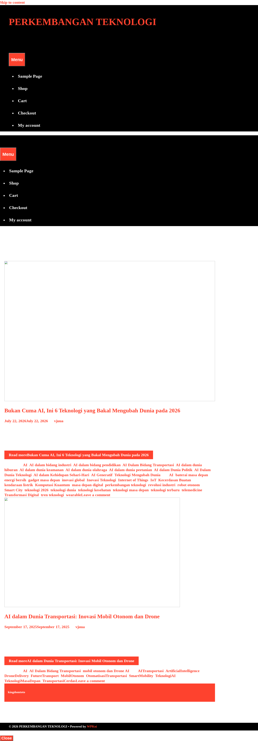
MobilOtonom (72, 676)
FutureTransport (45, 676)
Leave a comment (95, 495)
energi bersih (15, 480)
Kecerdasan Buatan (174, 480)
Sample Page (30, 76)
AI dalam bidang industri (50, 465)
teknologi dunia (63, 490)
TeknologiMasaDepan (22, 681)
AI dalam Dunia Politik (173, 470)
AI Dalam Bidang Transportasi (148, 465)
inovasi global (73, 480)
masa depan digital (87, 485)
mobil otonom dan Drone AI (106, 671)
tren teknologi (52, 495)
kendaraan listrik (18, 485)
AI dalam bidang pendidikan (97, 465)
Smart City (13, 490)
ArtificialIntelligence (183, 671)
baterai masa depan (192, 475)
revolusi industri (161, 485)
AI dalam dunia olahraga (86, 470)
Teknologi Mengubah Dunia (137, 475)
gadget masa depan (44, 480)
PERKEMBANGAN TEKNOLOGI (82, 21)
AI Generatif (101, 475)
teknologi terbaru (165, 490)
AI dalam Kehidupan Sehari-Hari (61, 475)
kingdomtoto (16, 692)
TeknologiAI (165, 676)
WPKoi (92, 726)
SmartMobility (141, 676)
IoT (153, 480)
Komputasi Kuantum (52, 485)
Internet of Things (133, 480)
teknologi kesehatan (94, 490)
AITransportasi (151, 671)
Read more (79, 455)
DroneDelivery (16, 676)
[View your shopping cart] (11, 46)
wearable (73, 495)
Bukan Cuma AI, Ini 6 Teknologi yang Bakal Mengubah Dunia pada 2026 (92, 410)
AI (25, 465)
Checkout (27, 113)
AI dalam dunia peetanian (130, 470)
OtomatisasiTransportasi (106, 676)
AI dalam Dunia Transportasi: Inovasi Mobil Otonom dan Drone (82, 616)
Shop (23, 88)
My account (29, 125)
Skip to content (12, 2)
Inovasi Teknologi (101, 480)
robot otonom (188, 485)
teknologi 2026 (36, 490)
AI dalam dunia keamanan (41, 470)
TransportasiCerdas (59, 681)
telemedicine (192, 490)
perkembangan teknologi (125, 485)
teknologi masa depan (131, 490)
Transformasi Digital (21, 495)
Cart (22, 100)
